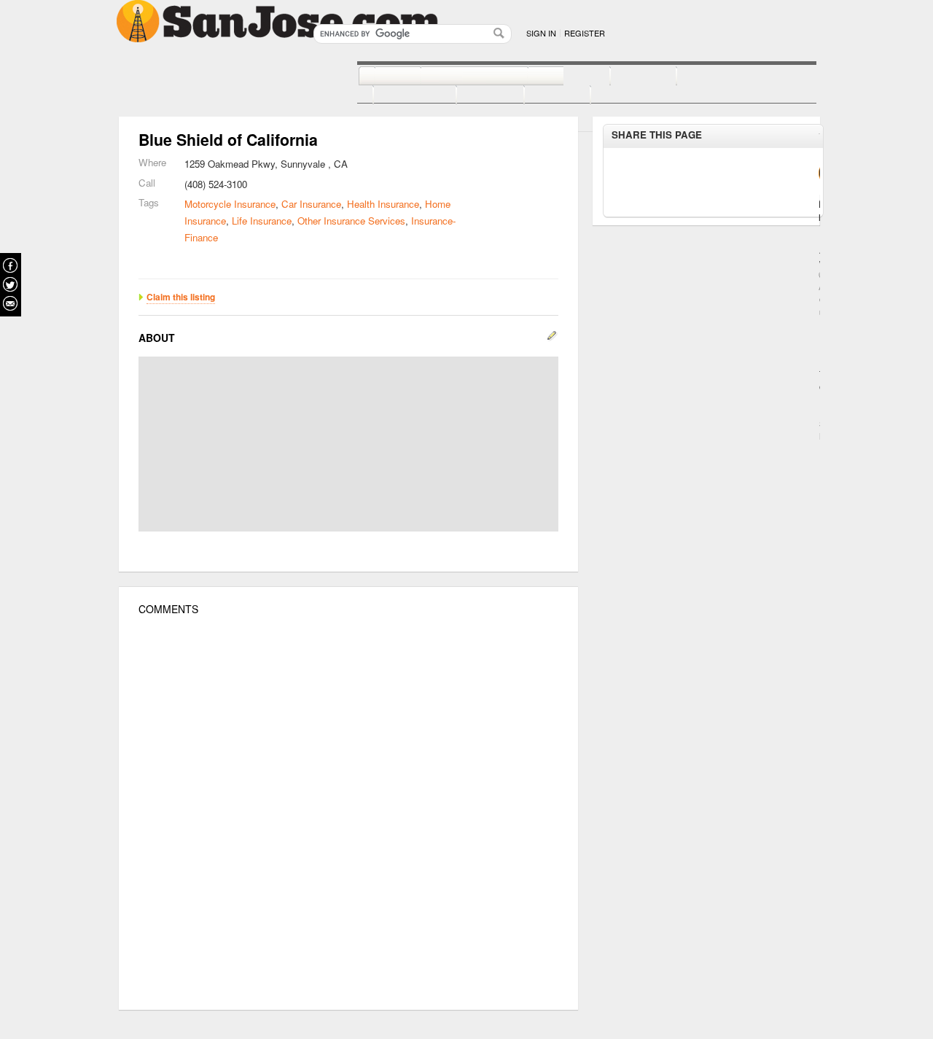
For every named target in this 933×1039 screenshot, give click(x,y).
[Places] (541, 95)
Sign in (541, 33)
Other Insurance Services (351, 220)
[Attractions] (711, 76)
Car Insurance (311, 204)
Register (584, 33)
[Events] (474, 95)
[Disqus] (348, 813)
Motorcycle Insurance (230, 204)
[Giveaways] (613, 95)
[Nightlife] (553, 76)
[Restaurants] (458, 76)
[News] (382, 76)
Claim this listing (181, 296)
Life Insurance (262, 220)
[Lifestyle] (398, 95)
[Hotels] (627, 76)
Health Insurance (383, 204)
